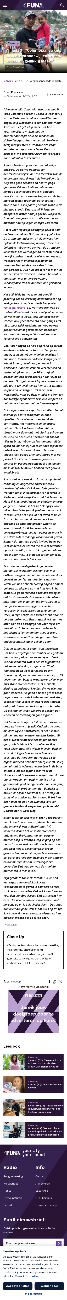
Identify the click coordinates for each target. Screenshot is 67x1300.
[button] (5, 5)
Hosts (7, 1190)
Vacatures (41, 1190)
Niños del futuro (15, 307)
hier (37, 963)
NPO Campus (43, 1198)
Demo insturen (12, 1198)
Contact (40, 1176)
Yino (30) (11, 925)
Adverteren (42, 1183)
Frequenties (10, 1183)
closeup (16, 981)
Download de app (46, 1205)
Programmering (13, 1176)
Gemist (7, 1205)
